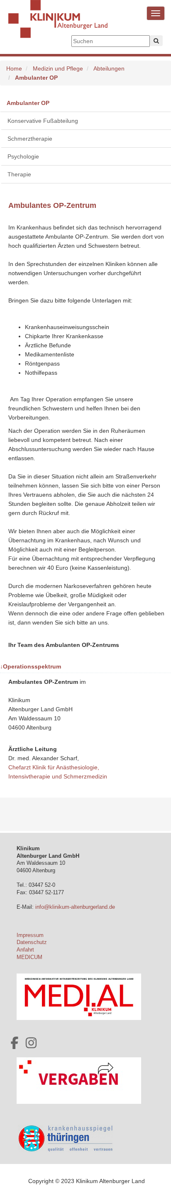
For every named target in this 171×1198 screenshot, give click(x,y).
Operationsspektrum (30, 666)
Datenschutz (32, 942)
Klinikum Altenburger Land (58, 25)
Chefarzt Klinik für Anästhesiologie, (54, 767)
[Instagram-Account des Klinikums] (31, 1043)
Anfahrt (25, 950)
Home (14, 68)
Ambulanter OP (28, 103)
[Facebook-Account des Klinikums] (14, 1043)
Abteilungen (109, 68)
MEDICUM (29, 957)
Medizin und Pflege (58, 68)
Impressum (30, 935)
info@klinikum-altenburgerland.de (76, 907)
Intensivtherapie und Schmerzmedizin (57, 776)
